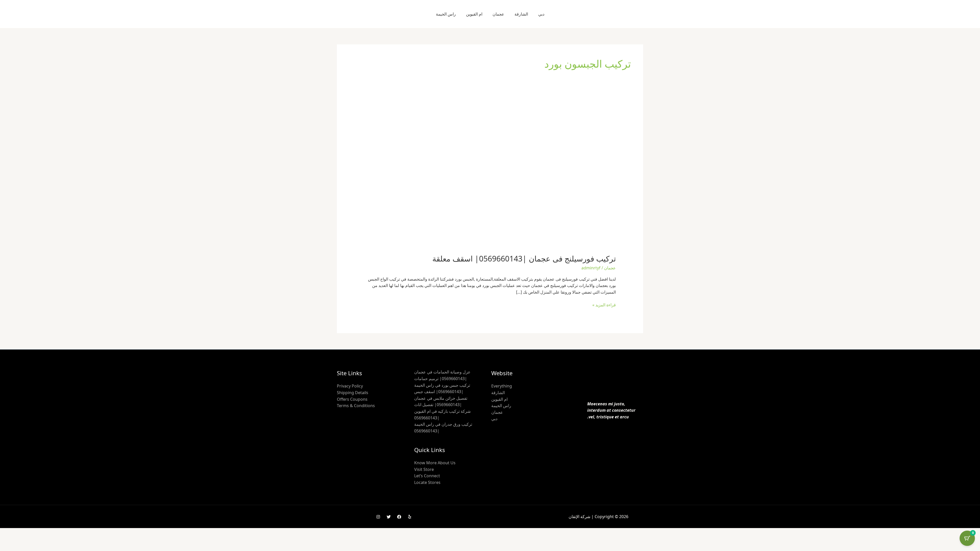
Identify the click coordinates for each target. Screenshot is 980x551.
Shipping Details (352, 392)
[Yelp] (410, 517)
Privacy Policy (350, 386)
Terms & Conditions (356, 405)
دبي (541, 14)
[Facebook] (399, 517)
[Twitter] (389, 517)
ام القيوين (474, 14)
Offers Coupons (352, 399)
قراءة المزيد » (604, 305)
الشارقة (521, 14)
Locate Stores (427, 482)
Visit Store (424, 469)
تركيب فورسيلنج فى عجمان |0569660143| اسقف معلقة (524, 258)
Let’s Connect (427, 476)
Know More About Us (435, 463)
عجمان (498, 14)
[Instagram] (378, 517)
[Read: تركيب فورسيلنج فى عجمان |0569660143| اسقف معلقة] (490, 176)
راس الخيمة (446, 14)
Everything (501, 386)
